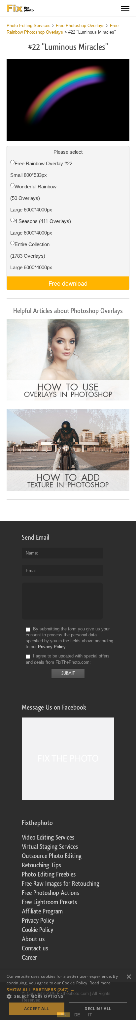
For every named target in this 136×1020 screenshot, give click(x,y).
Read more (100, 983)
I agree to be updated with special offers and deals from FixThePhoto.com (68, 659)
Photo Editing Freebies (49, 874)
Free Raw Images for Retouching (60, 883)
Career (29, 957)
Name (31, 553)
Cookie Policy (37, 930)
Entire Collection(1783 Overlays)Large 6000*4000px (31, 255)
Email (31, 570)
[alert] (68, 995)
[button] (68, 989)
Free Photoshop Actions (50, 893)
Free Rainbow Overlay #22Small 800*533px (41, 169)
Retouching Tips (41, 865)
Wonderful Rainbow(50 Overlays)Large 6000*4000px (33, 198)
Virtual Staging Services (50, 847)
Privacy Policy (52, 646)
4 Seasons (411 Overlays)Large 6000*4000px (40, 227)
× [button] (128, 976)
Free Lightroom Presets (49, 902)
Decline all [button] (98, 1008)
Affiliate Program (42, 911)
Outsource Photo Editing (52, 856)
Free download (68, 283)
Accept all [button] (36, 1008)
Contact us (35, 948)
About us (33, 939)
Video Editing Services (48, 837)
